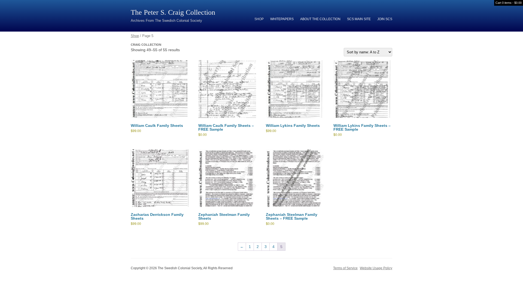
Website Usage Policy (376, 268)
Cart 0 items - (508, 2)
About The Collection (320, 19)
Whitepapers (282, 19)
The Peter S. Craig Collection (173, 12)
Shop (259, 19)
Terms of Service (345, 268)
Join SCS (384, 19)
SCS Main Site (359, 19)
